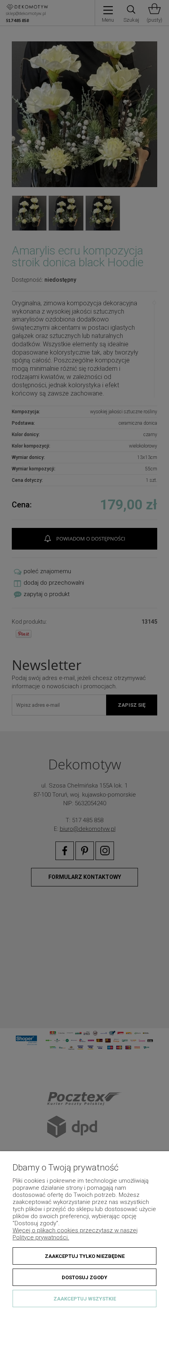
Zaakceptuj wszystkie (84, 1299)
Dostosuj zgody (84, 1277)
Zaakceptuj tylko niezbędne (85, 1256)
